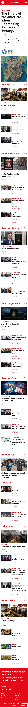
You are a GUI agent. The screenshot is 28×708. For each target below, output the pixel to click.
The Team (17, 699)
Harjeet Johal (16, 148)
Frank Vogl (5, 551)
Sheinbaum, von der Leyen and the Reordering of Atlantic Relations (19, 187)
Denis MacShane (17, 133)
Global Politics (5, 11)
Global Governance (17, 335)
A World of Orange (8, 105)
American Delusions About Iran (13, 546)
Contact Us (17, 693)
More (25, 84)
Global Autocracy (16, 487)
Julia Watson (5, 109)
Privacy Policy (4, 695)
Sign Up (23, 705)
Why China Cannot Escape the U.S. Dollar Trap (12, 399)
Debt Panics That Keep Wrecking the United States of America (18, 202)
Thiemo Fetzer (17, 448)
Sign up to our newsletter (18, 696)
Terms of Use (4, 698)
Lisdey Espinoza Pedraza (9, 47)
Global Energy (15, 437)
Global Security (16, 410)
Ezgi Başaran (16, 495)
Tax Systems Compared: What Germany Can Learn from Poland (18, 501)
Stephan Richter (17, 221)
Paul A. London (17, 208)
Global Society (16, 583)
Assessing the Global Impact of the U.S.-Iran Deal (18, 413)
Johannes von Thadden (18, 507)
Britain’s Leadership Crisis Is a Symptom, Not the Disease (19, 275)
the (14, 2)
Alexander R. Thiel (6, 181)
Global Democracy (17, 127)
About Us (3, 693)
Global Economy (5, 171)
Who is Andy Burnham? (18, 129)
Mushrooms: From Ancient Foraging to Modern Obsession (19, 633)
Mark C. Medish (17, 343)
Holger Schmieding (18, 420)
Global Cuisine (5, 102)
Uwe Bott (16, 432)
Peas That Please (16, 646)
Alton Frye (16, 122)
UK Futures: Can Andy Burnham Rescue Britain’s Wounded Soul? (19, 141)
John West (16, 520)
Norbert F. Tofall (6, 405)
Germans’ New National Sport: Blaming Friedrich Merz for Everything (18, 291)
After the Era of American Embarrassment (11, 325)
